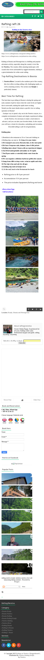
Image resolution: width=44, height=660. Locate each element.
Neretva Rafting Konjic (26, 655)
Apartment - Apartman (12, 476)
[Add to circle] (35, 16)
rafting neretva (7, 630)
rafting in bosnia (8, 628)
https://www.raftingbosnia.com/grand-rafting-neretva (18, 53)
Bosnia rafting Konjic (9, 618)
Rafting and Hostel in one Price (16, 500)
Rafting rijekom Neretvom (13, 488)
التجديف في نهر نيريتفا (12, 552)
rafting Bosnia (7, 625)
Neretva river (6, 623)
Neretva (22, 657)
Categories (8, 16)
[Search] (41, 11)
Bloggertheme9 (34, 653)
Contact (6, 537)
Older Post (36, 400)
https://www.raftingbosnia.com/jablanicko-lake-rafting (19, 56)
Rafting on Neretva (22, 653)
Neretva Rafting (7, 621)
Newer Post (7, 400)
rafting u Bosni (7, 632)
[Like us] (32, 16)
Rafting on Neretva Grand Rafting (16, 513)
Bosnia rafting (7, 616)
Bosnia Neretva (7, 614)
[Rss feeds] (41, 16)
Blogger (16, 582)
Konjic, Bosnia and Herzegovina (18, 312)
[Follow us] (38, 16)
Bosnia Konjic (6, 611)
